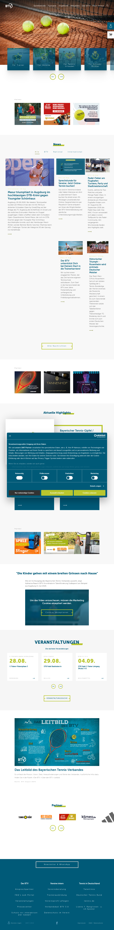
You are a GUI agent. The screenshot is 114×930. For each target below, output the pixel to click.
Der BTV (86, 6)
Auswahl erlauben (57, 493)
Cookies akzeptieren (57, 612)
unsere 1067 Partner (23, 448)
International (75, 152)
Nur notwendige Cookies (24, 493)
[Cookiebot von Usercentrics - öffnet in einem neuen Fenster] (95, 436)
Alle (37, 152)
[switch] (44, 478)
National (58, 152)
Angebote (63, 6)
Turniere (52, 6)
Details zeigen (95, 486)
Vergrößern (96, 721)
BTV (46, 152)
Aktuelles (75, 6)
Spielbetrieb (40, 6)
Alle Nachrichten (57, 346)
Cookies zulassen (89, 493)
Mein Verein (98, 6)
